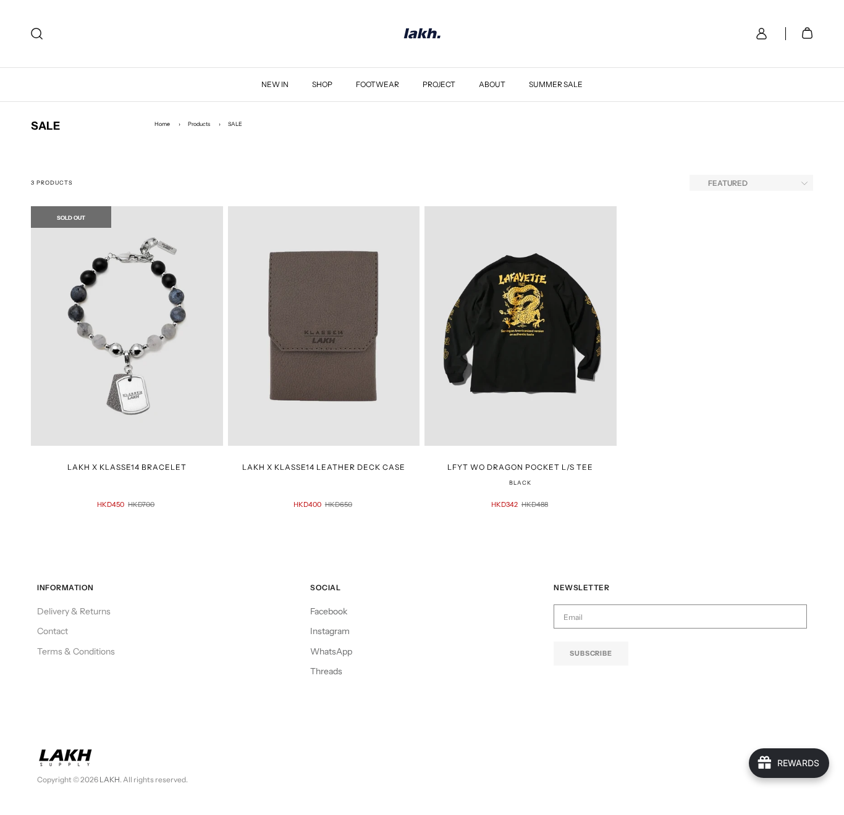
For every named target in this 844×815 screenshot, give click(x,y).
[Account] (759, 34)
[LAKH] (422, 33)
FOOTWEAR (377, 84)
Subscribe (591, 653)
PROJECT (439, 84)
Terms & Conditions (76, 651)
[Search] (37, 34)
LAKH (109, 779)
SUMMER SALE (556, 84)
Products (199, 123)
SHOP (322, 84)
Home (162, 123)
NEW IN (275, 84)
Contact (52, 631)
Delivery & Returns (74, 611)
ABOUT (492, 84)
